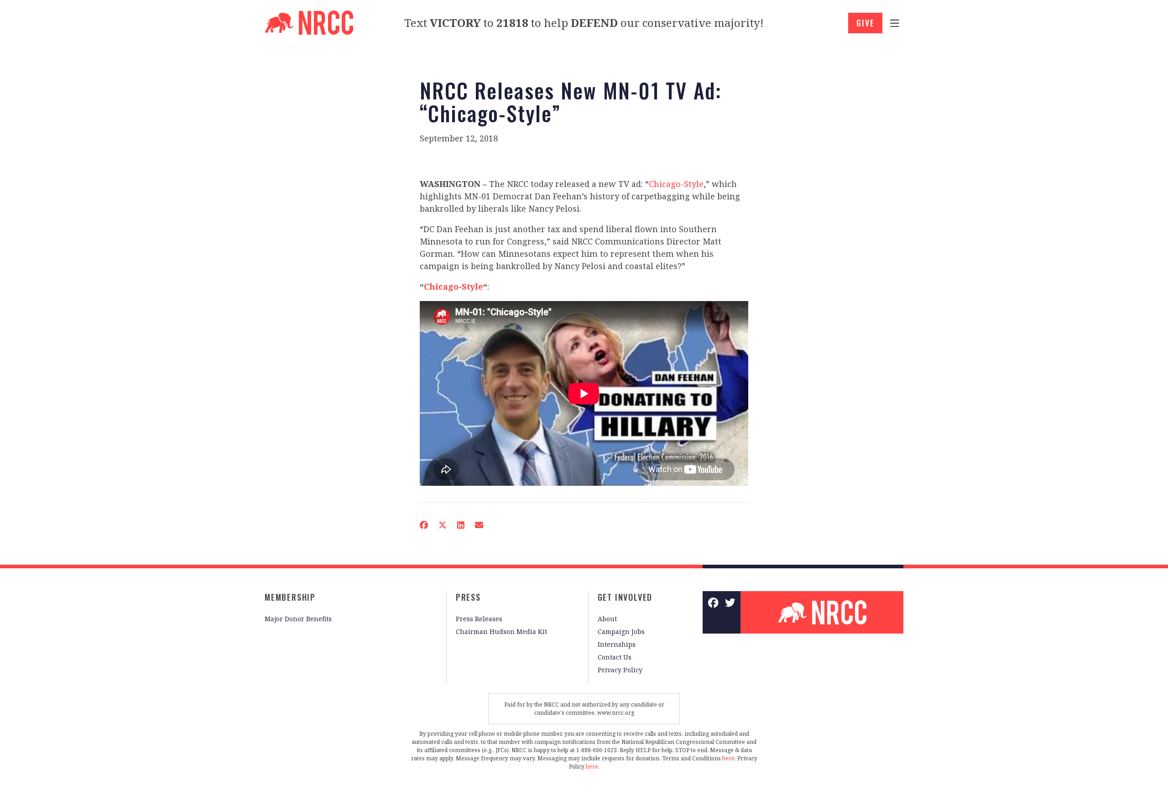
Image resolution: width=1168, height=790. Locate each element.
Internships (617, 644)
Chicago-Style (676, 183)
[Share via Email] (479, 525)
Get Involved (625, 597)
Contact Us (614, 657)
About (607, 618)
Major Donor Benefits (298, 618)
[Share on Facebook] (424, 525)
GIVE (865, 23)
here (728, 758)
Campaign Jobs (621, 631)
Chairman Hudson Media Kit (501, 631)
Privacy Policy (620, 669)
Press (468, 597)
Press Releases (479, 618)
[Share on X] (442, 525)
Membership (290, 597)
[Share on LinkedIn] (461, 525)
